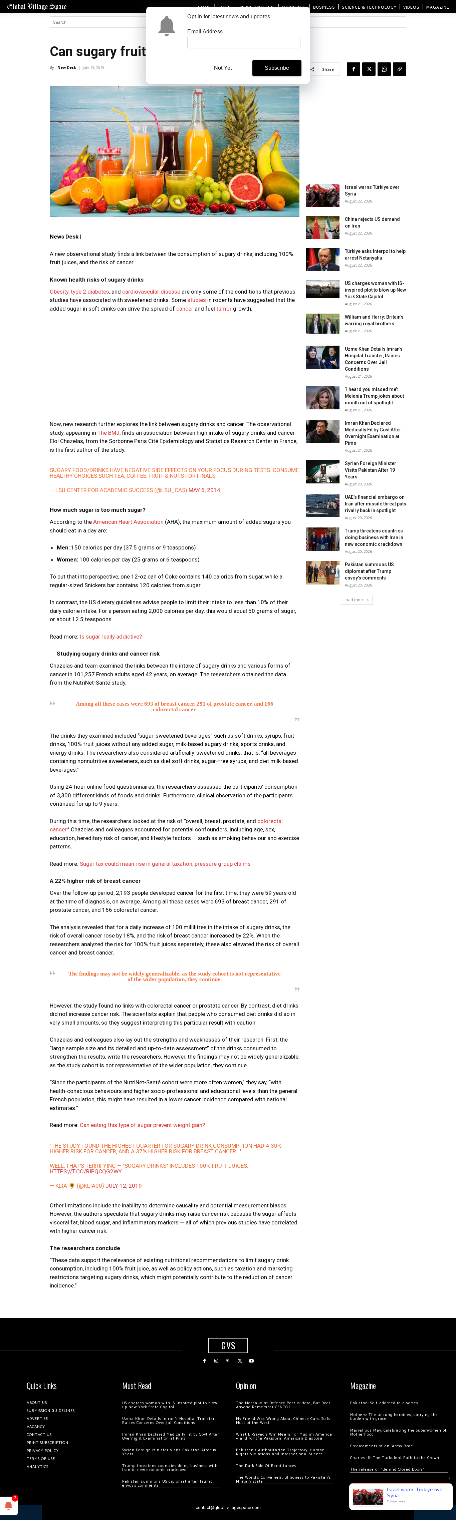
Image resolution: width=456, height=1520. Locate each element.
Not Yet (223, 68)
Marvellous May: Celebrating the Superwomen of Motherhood (398, 1432)
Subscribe (277, 68)
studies (196, 300)
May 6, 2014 (204, 490)
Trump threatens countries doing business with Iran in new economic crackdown (374, 537)
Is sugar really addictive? (111, 636)
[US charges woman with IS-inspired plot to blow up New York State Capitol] (322, 289)
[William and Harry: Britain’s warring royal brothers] (322, 324)
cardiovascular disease (151, 291)
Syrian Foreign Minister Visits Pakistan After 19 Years (370, 470)
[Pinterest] (228, 1361)
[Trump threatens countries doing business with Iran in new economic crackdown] (322, 539)
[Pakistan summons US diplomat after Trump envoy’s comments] (322, 573)
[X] (369, 69)
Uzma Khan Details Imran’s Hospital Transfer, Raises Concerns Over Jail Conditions (169, 1421)
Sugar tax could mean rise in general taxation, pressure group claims (165, 863)
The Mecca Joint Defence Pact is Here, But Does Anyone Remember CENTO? (283, 1405)
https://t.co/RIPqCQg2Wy (86, 1171)
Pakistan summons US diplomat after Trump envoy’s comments (369, 571)
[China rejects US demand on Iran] (322, 227)
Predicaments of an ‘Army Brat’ (381, 1446)
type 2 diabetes (90, 291)
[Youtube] (251, 1361)
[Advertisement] (174, 368)
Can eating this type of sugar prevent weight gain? (142, 1125)
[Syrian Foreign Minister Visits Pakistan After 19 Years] (322, 471)
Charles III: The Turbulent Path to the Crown (394, 1458)
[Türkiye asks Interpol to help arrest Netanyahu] (322, 259)
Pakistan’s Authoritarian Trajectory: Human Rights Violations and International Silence (280, 1452)
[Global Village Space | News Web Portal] (36, 6)
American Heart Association (128, 521)
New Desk (66, 67)
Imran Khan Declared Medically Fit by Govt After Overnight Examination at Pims (170, 1436)
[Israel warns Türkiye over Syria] (322, 195)
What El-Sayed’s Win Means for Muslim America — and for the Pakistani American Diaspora (284, 1436)
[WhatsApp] (384, 69)
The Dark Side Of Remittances (266, 1466)
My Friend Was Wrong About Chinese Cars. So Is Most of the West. (283, 1421)
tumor (224, 308)
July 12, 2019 (123, 1185)
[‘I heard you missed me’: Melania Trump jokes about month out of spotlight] (322, 397)
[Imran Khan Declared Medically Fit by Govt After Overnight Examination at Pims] (322, 431)
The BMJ (108, 432)
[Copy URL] (399, 69)
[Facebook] (353, 69)
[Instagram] (216, 1361)
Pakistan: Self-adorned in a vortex (384, 1403)
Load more (354, 600)
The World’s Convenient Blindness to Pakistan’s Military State (283, 1479)
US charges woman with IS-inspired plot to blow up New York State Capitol (375, 290)
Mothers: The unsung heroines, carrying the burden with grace (394, 1417)
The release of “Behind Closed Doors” (387, 1469)
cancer (184, 308)
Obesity (59, 291)
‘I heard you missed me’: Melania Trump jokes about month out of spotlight (374, 396)
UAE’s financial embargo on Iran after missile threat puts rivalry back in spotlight (375, 503)
